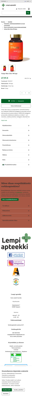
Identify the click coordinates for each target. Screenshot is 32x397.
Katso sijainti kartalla (16, 298)
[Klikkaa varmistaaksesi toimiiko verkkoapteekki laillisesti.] (16, 357)
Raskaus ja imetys (7, 150)
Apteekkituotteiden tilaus (9, 220)
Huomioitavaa (6, 145)
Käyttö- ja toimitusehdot (16, 346)
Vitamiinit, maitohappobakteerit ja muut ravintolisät (14, 24)
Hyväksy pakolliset (18, 389)
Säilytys (4, 155)
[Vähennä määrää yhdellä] (22, 93)
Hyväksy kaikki (7, 389)
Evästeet (16, 349)
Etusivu (3, 21)
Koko (3, 160)
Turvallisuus (5, 206)
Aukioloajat (3, 1)
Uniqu (6, 88)
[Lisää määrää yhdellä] (29, 93)
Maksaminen (6, 210)
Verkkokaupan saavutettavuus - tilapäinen (16, 351)
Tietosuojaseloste (16, 348)
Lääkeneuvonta (6, 215)
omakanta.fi (19, 192)
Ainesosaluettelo (7, 135)
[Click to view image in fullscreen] (16, 48)
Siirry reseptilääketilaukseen (9, 199)
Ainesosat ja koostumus (9, 140)
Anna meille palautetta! (16, 336)
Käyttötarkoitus (7, 125)
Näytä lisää (4, 120)
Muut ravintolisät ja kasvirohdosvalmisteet (15, 27)
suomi (27, 1)
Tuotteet (10, 21)
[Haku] (28, 13)
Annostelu (5, 130)
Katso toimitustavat (16, 106)
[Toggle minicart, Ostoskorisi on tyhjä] (29, 8)
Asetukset (5, 393)
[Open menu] (3, 9)
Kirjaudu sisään (22, 8)
